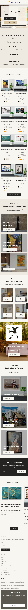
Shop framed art (8, 229)
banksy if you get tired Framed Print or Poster (21, 179)
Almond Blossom (5, 501)
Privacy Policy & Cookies (6, 568)
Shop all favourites (14, 194)
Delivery (3, 563)
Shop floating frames (9, 249)
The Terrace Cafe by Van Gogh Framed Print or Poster (7, 94)
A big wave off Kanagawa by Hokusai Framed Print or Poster (7, 180)
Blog (2, 557)
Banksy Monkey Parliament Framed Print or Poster (21, 122)
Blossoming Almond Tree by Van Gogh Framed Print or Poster (7, 151)
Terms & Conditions (5, 572)
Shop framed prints (10, 22)
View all (14, 528)
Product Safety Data (5, 574)
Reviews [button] (26, 306)
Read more (3, 514)
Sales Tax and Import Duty (6, 565)
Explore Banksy (14, 354)
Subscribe (14, 605)
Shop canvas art (10, 18)
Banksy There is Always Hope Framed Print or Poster (7, 122)
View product (7, 299)
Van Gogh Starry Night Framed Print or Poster (21, 94)
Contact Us (3, 561)
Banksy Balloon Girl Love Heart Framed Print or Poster (21, 150)
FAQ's (2, 559)
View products (8, 398)
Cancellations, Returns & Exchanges (8, 570)
